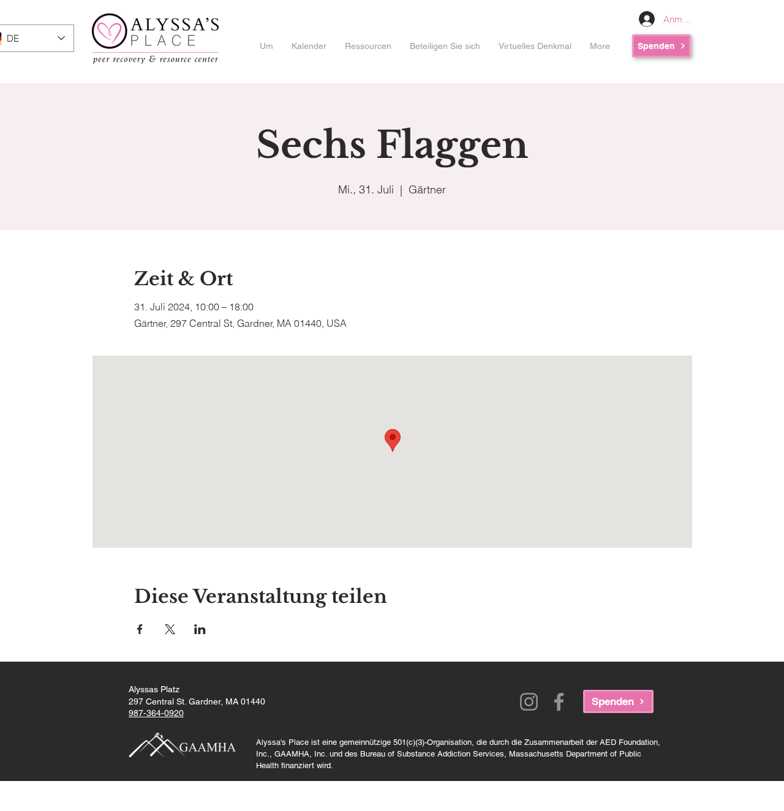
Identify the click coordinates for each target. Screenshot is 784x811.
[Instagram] (529, 702)
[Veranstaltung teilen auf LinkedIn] (200, 629)
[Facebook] (559, 702)
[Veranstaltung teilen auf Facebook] (140, 629)
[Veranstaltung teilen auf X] (170, 629)
